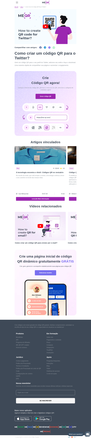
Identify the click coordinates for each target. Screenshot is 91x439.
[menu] (17, 2)
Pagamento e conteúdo (54, 340)
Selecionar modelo (45, 272)
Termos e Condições (22, 366)
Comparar (50, 345)
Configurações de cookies (24, 373)
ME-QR (16, 7)
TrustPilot (50, 350)
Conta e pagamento (22, 361)
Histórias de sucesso (53, 371)
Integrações (50, 347)
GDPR (18, 376)
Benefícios (19, 337)
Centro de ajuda (52, 373)
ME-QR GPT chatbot (22, 345)
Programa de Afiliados (23, 342)
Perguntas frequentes (53, 361)
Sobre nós (50, 337)
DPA (17, 378)
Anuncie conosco (21, 347)
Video (21, 7)
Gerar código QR (45, 96)
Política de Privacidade (23, 363)
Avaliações (50, 352)
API (17, 340)
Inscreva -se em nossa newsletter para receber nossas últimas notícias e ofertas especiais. (44, 386)
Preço (48, 342)
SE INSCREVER (45, 401)
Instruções (50, 363)
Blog (48, 366)
